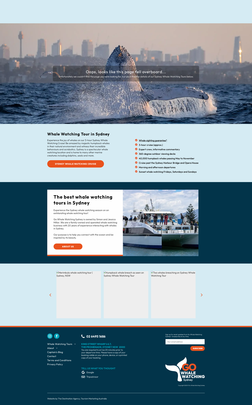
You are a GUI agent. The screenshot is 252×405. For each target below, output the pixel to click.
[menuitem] (64, 345)
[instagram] (49, 336)
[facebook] (56, 336)
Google (90, 372)
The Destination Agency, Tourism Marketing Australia (82, 398)
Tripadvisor (92, 376)
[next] (202, 295)
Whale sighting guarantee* (153, 140)
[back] (50, 295)
